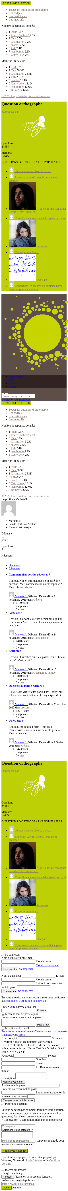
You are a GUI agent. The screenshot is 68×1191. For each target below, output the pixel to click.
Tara (14, 38)
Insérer (6, 1187)
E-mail (60, 975)
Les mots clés (16, 19)
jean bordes (18, 51)
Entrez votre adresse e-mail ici (18, 1006)
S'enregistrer (26, 968)
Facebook (7, 1055)
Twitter (52, 1055)
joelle (14, 31)
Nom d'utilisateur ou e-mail (16, 957)
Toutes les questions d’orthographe (28, 9)
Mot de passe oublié (47, 965)
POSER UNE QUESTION (16, 3)
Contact (13, 383)
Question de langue (44, 672)
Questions (14, 565)
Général (37, 599)
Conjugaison (40, 637)
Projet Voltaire (34, 1160)
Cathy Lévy (18, 54)
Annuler (17, 1187)
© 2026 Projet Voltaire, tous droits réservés (25, 96)
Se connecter (25, 990)
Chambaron (18, 41)
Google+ (41, 1059)
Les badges (15, 13)
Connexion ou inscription (15, 399)
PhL (13, 48)
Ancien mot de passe (13, 1085)
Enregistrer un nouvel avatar (17, 1031)
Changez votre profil (13, 1034)
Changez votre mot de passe (50, 1031)
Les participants (18, 16)
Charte (12, 386)
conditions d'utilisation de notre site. (26, 1000)
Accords (26, 707)
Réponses (14, 568)
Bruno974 (17, 90)
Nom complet (9, 1038)
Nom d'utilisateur (11, 975)
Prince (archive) (20, 35)
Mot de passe (43, 961)
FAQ (12, 379)
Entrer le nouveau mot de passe (19, 1089)
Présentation (16, 376)
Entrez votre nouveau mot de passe (21, 1017)
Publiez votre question (14, 1150)
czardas (15, 45)
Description (8, 1078)
